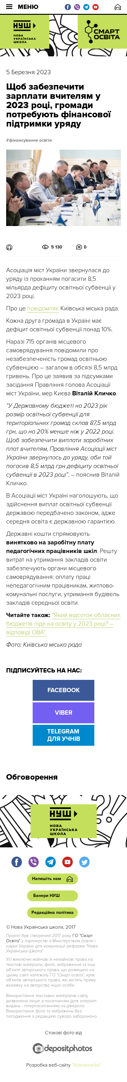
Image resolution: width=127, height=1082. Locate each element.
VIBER (63, 713)
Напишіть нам (118, 7)
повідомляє (43, 308)
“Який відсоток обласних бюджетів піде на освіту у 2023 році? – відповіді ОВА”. (63, 624)
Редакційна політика (52, 912)
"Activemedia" (86, 1065)
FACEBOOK (63, 690)
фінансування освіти (30, 140)
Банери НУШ (46, 895)
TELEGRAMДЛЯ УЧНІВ (63, 735)
